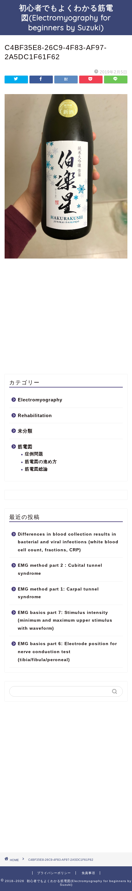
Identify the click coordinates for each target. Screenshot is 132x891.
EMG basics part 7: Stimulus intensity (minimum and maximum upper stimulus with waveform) (65, 620)
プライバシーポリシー (54, 873)
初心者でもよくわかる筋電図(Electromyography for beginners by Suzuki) (66, 17)
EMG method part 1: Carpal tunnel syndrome (58, 593)
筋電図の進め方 (41, 461)
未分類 (25, 430)
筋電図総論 (36, 469)
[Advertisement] (51, 325)
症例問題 (34, 454)
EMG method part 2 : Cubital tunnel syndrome (60, 569)
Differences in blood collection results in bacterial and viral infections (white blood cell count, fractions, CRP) (68, 542)
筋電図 (25, 446)
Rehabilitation (35, 415)
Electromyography (40, 399)
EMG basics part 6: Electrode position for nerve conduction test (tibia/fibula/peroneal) (67, 651)
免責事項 (88, 873)
